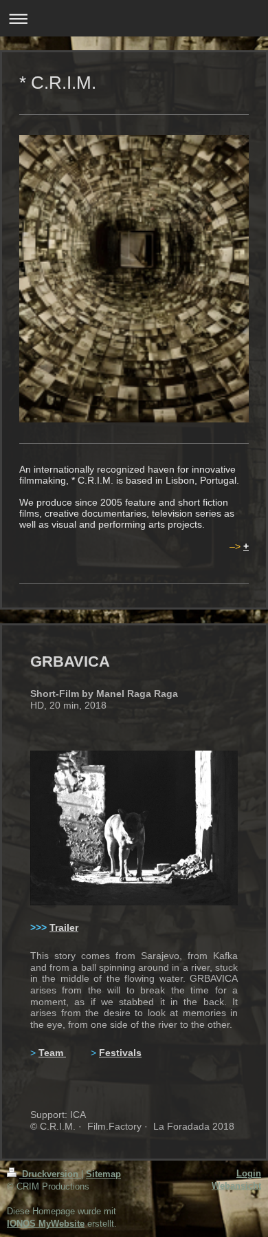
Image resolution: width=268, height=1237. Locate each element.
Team (52, 1052)
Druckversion (50, 1174)
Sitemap (103, 1174)
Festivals (120, 1052)
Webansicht (236, 1186)
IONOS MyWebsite (46, 1223)
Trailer (63, 927)
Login (248, 1173)
